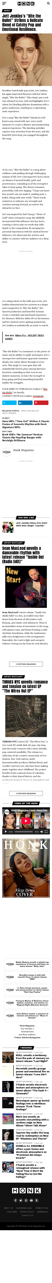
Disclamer (12, 1212)
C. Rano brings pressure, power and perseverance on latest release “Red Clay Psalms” (32, 990)
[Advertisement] (26, 273)
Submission (42, 1212)
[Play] (5, 831)
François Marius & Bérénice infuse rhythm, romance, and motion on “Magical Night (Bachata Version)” (32, 1003)
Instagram (38, 395)
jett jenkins (9, 413)
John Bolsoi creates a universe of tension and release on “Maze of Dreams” (32, 1016)
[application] (26, 820)
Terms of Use (41, 1208)
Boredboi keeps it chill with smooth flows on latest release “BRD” (32, 977)
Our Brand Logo (24, 1208)
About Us (8, 1208)
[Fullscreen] (46, 831)
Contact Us (27, 1215)
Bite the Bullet (30, 411)
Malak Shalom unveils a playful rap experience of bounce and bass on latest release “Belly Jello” (32, 964)
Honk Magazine (23, 450)
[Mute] (41, 831)
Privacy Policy (27, 1212)
